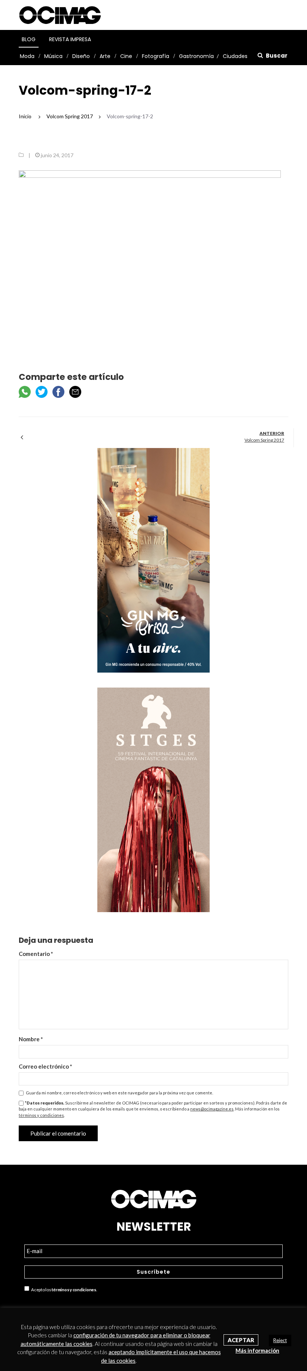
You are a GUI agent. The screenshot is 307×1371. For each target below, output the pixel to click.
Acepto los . (63, 1289)
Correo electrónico (45, 1066)
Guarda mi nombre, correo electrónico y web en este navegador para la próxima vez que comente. (119, 1092)
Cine (126, 56)
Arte (105, 56)
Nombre (31, 1039)
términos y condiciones (41, 1115)
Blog (29, 39)
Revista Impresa (70, 39)
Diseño (81, 56)
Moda (27, 56)
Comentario (36, 953)
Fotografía (155, 56)
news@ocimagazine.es (212, 1108)
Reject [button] (280, 1340)
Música (53, 56)
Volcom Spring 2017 (264, 440)
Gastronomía (196, 56)
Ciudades (235, 56)
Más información (257, 1350)
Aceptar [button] (241, 1340)
